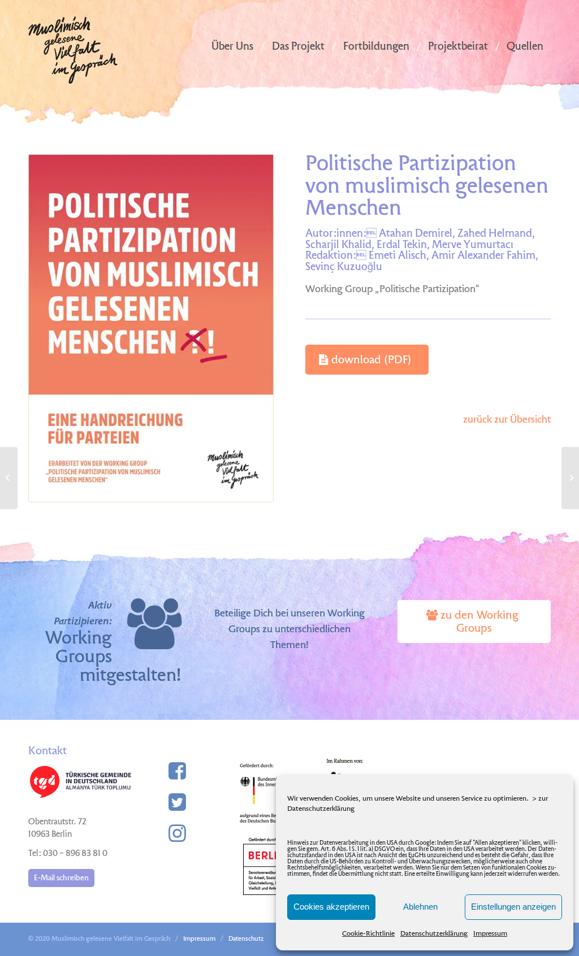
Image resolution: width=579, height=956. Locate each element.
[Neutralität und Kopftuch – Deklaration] (9, 478)
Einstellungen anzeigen (513, 906)
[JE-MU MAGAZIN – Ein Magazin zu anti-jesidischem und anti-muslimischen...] (570, 478)
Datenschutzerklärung (434, 934)
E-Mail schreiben (61, 878)
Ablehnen (420, 906)
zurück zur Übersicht (507, 420)
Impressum (490, 934)
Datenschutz (245, 939)
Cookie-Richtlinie (368, 934)
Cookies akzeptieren (331, 906)
